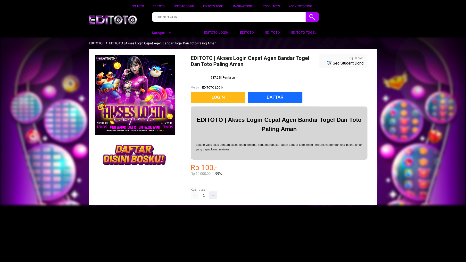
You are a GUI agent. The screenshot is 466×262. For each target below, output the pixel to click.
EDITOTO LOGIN (184, 6)
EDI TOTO (138, 6)
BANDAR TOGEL (243, 6)
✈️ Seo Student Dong (345, 63)
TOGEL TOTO (271, 6)
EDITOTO (159, 6)
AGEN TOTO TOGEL (301, 6)
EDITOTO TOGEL (213, 6)
